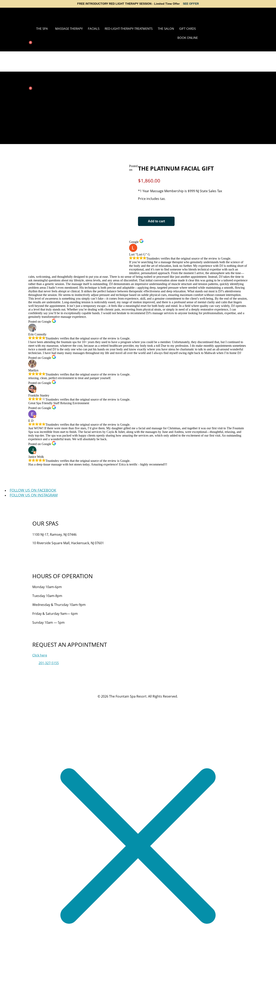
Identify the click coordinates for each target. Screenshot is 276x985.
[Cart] (29, 44)
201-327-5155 (42, 548)
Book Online (187, 38)
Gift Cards (187, 29)
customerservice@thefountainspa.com (62, 553)
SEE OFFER (191, 3)
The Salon (166, 29)
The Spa (42, 29)
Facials (93, 29)
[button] (43, 28)
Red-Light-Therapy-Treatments (129, 29)
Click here (39, 655)
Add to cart (156, 221)
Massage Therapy (69, 29)
